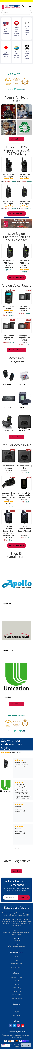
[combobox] (13, 12)
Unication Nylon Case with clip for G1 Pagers (24, 495)
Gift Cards (16, 1015)
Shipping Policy (16, 995)
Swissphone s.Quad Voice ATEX (24, 338)
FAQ (16, 1008)
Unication (9, 312)
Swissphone (24, 310)
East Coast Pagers (16, 907)
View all (15, 871)
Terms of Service (16, 998)
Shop (16, 960)
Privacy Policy (16, 988)
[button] (14, 849)
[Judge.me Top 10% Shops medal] (26, 81)
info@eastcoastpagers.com (16, 946)
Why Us (16, 1012)
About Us (16, 980)
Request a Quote (16, 964)
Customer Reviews (16, 977)
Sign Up (23, 897)
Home (16, 956)
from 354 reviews (15, 752)
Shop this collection (15, 213)
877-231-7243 (16, 940)
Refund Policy (16, 991)
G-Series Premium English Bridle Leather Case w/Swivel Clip (9, 531)
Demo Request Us (16, 967)
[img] (5, 753)
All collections (15, 139)
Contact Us (16, 984)
